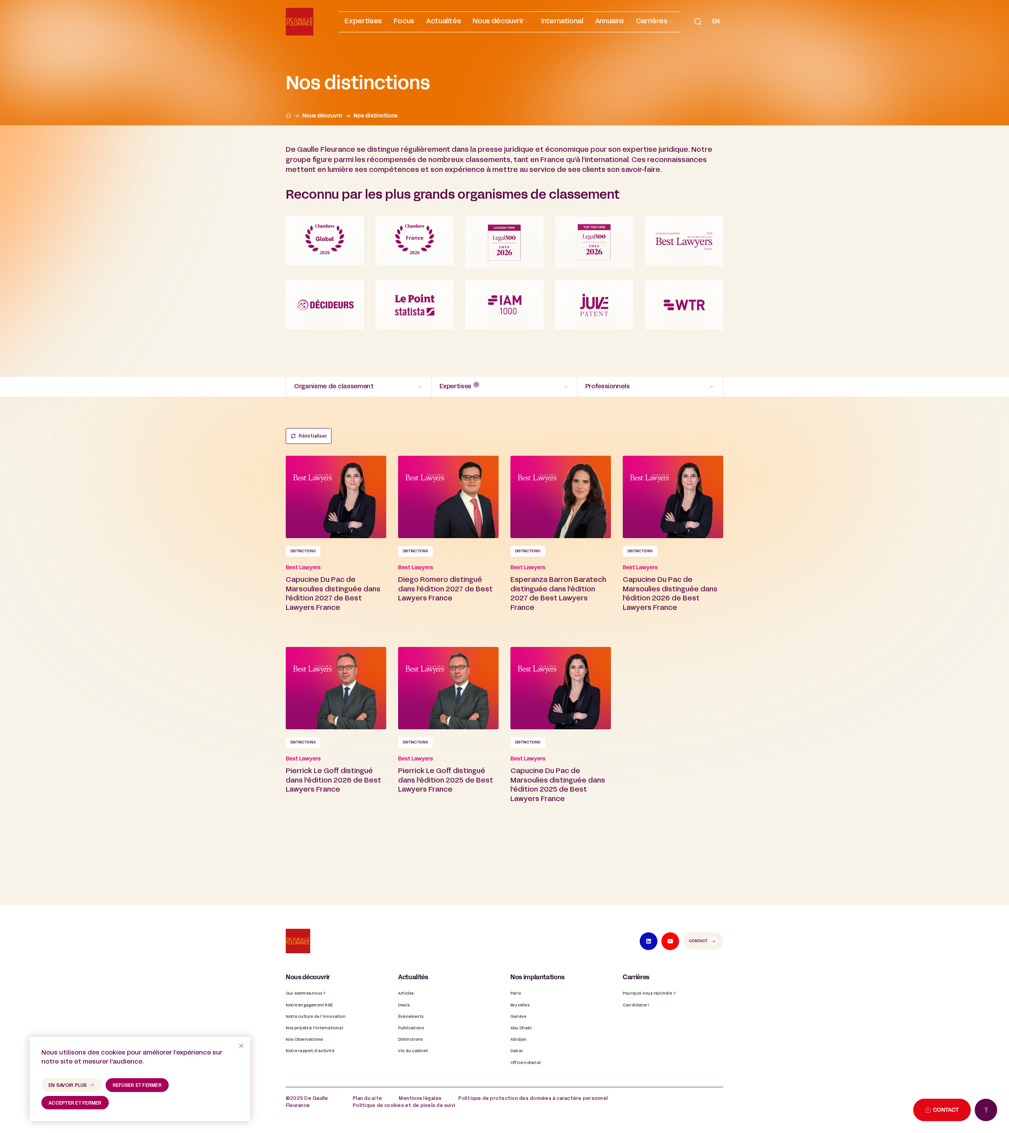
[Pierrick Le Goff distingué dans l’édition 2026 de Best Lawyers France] (336, 736)
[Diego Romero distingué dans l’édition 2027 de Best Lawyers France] (448, 545)
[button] (501, 22)
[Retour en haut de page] (986, 1110)
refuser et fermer (137, 1086)
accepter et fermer (75, 1103)
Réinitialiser (313, 436)
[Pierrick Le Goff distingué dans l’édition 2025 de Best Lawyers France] (448, 736)
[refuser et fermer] (241, 1046)
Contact (698, 941)
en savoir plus (67, 1086)
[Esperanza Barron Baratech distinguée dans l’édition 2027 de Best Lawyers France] (560, 545)
